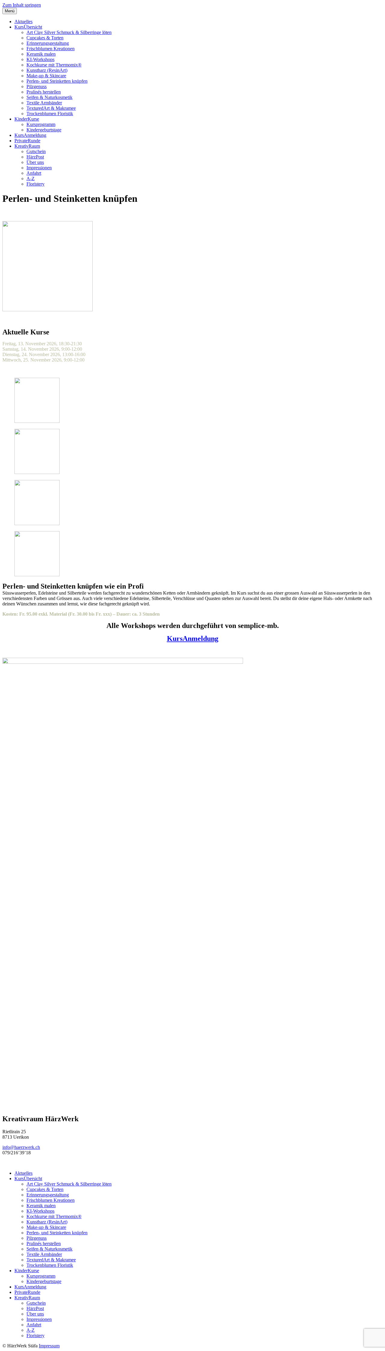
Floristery (35, 183)
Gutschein (36, 151)
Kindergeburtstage (43, 129)
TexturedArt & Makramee (51, 108)
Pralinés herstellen (43, 91)
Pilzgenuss (36, 86)
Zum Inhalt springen (21, 5)
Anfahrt (33, 173)
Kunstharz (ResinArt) (46, 70)
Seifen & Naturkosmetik (49, 97)
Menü (9, 11)
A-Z (30, 178)
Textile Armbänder (44, 102)
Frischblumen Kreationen (50, 48)
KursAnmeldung (30, 135)
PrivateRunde (27, 140)
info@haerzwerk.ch (21, 1147)
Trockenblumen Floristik (49, 113)
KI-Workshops (40, 59)
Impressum (49, 1345)
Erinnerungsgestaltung (47, 43)
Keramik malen (41, 54)
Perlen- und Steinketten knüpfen (57, 81)
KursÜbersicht (28, 26)
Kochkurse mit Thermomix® (54, 64)
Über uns (35, 162)
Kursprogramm (40, 124)
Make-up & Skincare (46, 75)
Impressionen (39, 167)
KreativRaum (27, 146)
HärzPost (35, 156)
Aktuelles (23, 21)
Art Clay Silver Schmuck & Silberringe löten (69, 32)
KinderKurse (26, 119)
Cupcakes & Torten (44, 37)
